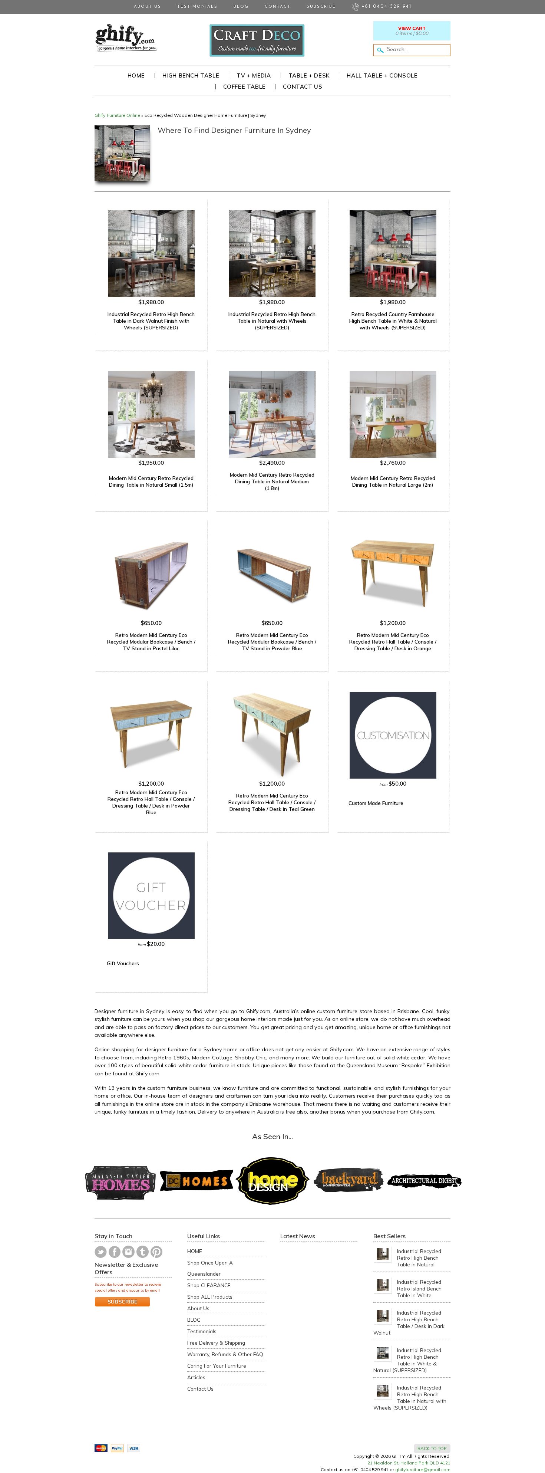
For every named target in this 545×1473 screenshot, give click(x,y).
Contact (278, 7)
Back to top (432, 1448)
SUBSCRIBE (122, 1301)
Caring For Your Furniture (216, 1365)
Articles (196, 1377)
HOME (194, 1251)
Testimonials (197, 7)
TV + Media (254, 75)
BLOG (194, 1319)
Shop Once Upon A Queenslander (210, 1268)
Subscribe (321, 7)
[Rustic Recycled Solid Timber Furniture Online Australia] (126, 38)
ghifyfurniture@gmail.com (422, 1469)
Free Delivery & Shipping (216, 1342)
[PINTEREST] (156, 1252)
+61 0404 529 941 (385, 6)
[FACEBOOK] (114, 1252)
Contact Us (302, 86)
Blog (241, 7)
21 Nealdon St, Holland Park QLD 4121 (408, 1463)
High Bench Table (190, 75)
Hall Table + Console (382, 75)
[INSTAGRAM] (128, 1252)
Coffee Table (244, 86)
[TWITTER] (101, 1252)
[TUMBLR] (142, 1252)
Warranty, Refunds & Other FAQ (225, 1354)
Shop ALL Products (209, 1296)
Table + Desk (309, 75)
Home (136, 75)
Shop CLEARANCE (209, 1285)
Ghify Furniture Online (117, 115)
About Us (147, 7)
